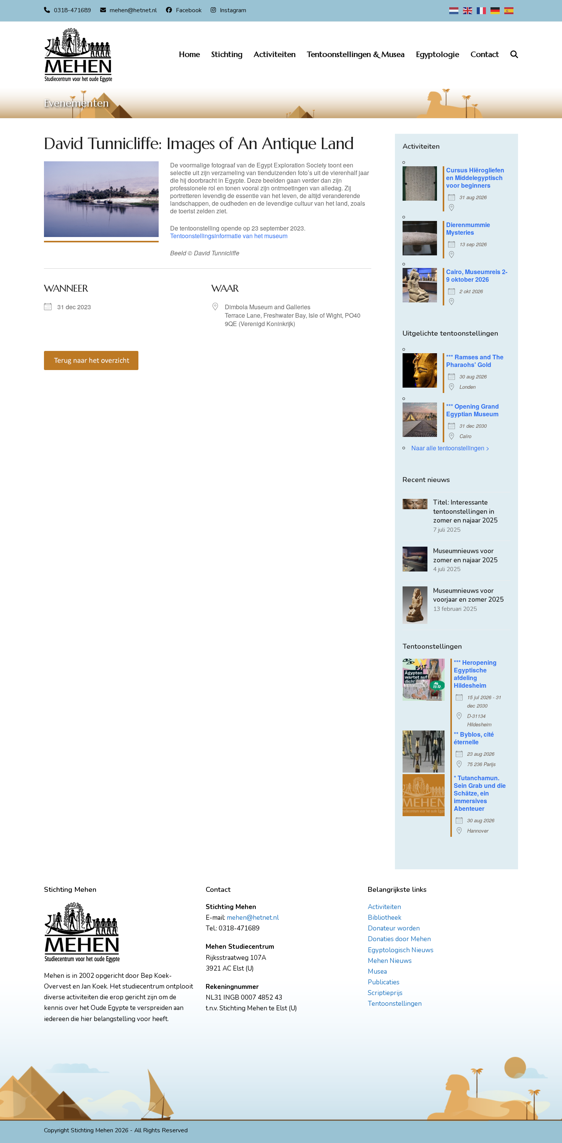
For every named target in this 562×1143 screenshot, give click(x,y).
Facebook (188, 10)
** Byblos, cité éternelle (474, 738)
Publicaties (384, 982)
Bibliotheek (384, 917)
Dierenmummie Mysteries (468, 228)
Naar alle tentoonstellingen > (450, 447)
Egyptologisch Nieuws (401, 950)
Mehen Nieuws (390, 960)
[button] (514, 55)
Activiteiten (384, 907)
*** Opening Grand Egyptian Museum (472, 410)
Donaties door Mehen (399, 939)
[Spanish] (509, 10)
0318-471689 (72, 10)
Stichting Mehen (92, 1130)
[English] (468, 10)
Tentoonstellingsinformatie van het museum (228, 235)
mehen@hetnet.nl (133, 10)
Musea (377, 971)
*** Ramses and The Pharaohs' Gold (475, 360)
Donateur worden (394, 928)
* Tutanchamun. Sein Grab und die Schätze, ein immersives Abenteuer (480, 793)
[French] (482, 10)
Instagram (233, 10)
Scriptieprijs (385, 993)
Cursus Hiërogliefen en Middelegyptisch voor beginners (475, 178)
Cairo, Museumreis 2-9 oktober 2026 (476, 275)
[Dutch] (454, 10)
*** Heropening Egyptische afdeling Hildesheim (475, 674)
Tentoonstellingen (395, 1003)
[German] (495, 10)
